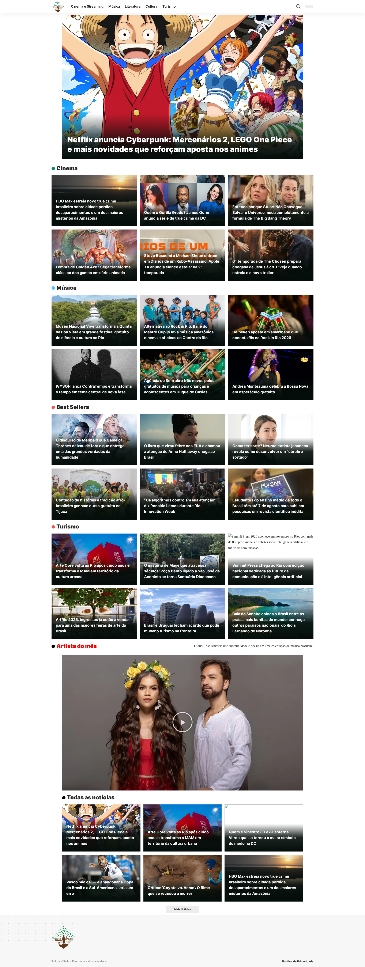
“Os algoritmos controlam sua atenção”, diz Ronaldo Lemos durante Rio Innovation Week (180, 506)
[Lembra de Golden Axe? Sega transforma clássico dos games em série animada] (94, 255)
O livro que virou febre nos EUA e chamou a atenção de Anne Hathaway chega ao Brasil (182, 451)
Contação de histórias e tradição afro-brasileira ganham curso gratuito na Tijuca (90, 506)
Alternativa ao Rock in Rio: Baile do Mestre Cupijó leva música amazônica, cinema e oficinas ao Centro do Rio (179, 332)
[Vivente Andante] (58, 6)
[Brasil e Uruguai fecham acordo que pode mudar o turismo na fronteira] (182, 613)
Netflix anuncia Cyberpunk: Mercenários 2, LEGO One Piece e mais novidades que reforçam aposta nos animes (179, 144)
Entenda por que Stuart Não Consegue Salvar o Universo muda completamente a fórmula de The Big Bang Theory (270, 212)
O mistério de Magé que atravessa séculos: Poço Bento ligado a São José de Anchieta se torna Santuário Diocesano (182, 571)
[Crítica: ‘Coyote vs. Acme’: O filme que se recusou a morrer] (182, 878)
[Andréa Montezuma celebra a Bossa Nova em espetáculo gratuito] (270, 374)
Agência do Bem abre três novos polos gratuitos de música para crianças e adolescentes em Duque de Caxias (179, 386)
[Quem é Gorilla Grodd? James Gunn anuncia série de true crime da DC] (182, 200)
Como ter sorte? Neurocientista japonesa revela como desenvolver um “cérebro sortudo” (270, 451)
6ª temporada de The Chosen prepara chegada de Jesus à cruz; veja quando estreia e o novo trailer (267, 267)
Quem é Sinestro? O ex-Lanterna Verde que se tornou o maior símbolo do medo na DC (262, 838)
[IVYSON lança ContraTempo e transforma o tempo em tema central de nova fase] (94, 374)
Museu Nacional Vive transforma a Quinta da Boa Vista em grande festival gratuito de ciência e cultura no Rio (94, 332)
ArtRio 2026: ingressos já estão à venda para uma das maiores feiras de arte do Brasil (92, 625)
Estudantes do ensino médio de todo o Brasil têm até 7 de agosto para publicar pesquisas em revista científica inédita (268, 506)
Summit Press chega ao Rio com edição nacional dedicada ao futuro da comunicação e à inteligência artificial (268, 571)
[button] (298, 6)
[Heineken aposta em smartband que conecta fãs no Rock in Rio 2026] (270, 320)
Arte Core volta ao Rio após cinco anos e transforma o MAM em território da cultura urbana (93, 571)
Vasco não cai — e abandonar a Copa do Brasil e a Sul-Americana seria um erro (99, 888)
